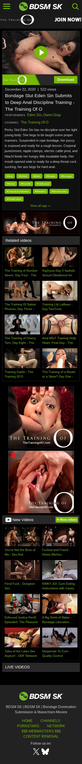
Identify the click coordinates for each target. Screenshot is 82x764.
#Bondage (66, 176)
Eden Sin (34, 115)
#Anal (10, 176)
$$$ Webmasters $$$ (41, 731)
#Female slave (14, 199)
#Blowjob (50, 176)
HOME (27, 721)
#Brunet (11, 184)
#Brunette (26, 184)
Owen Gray (52, 115)
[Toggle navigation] (6, 6)
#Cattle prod (43, 184)
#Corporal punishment (18, 191)
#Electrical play (59, 191)
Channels (50, 721)
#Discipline (40, 191)
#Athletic (23, 176)
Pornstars (28, 726)
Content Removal (41, 736)
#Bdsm (36, 176)
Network (56, 726)
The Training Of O (34, 122)
